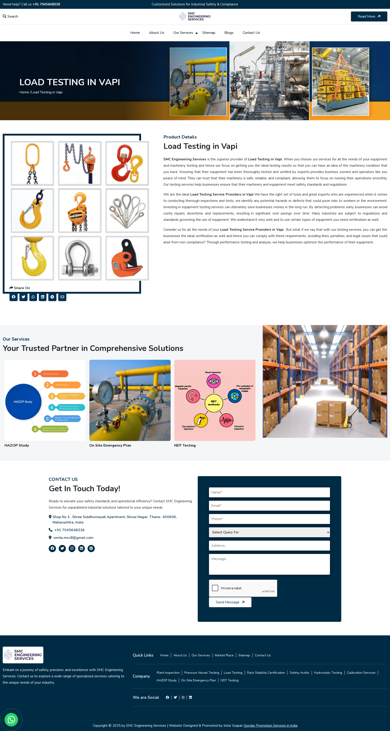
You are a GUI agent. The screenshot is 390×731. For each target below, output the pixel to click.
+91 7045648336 (46, 4)
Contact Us (251, 32)
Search (12, 16)
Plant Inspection (168, 673)
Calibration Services (361, 673)
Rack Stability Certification (266, 673)
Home (135, 32)
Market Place (224, 655)
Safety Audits (299, 673)
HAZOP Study (166, 680)
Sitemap (208, 32)
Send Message (228, 602)
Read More (367, 16)
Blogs (229, 32)
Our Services (183, 32)
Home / (25, 92)
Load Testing (233, 673)
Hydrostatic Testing (328, 673)
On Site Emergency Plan (198, 680)
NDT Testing (230, 680)
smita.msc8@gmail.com (73, 537)
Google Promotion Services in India (270, 725)
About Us (156, 32)
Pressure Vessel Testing (201, 673)
